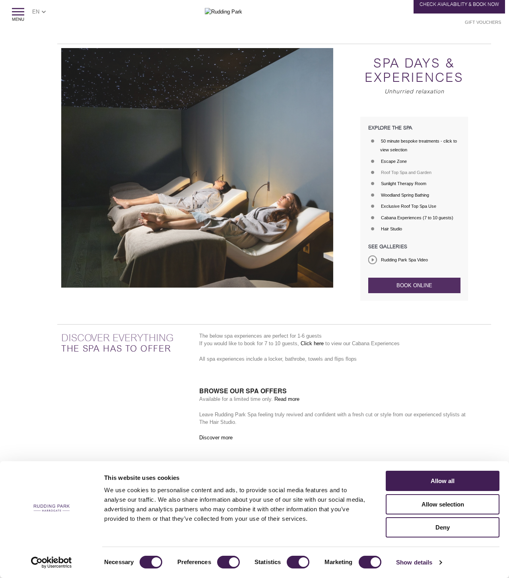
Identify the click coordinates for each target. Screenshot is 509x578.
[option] (197, 168)
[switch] (228, 562)
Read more (286, 399)
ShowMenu (18, 14)
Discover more (216, 438)
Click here (313, 343)
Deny (442, 527)
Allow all (443, 480)
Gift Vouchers (483, 22)
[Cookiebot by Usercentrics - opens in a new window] (51, 562)
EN (35, 12)
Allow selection (443, 504)
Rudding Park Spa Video (404, 259)
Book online (414, 285)
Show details (414, 562)
